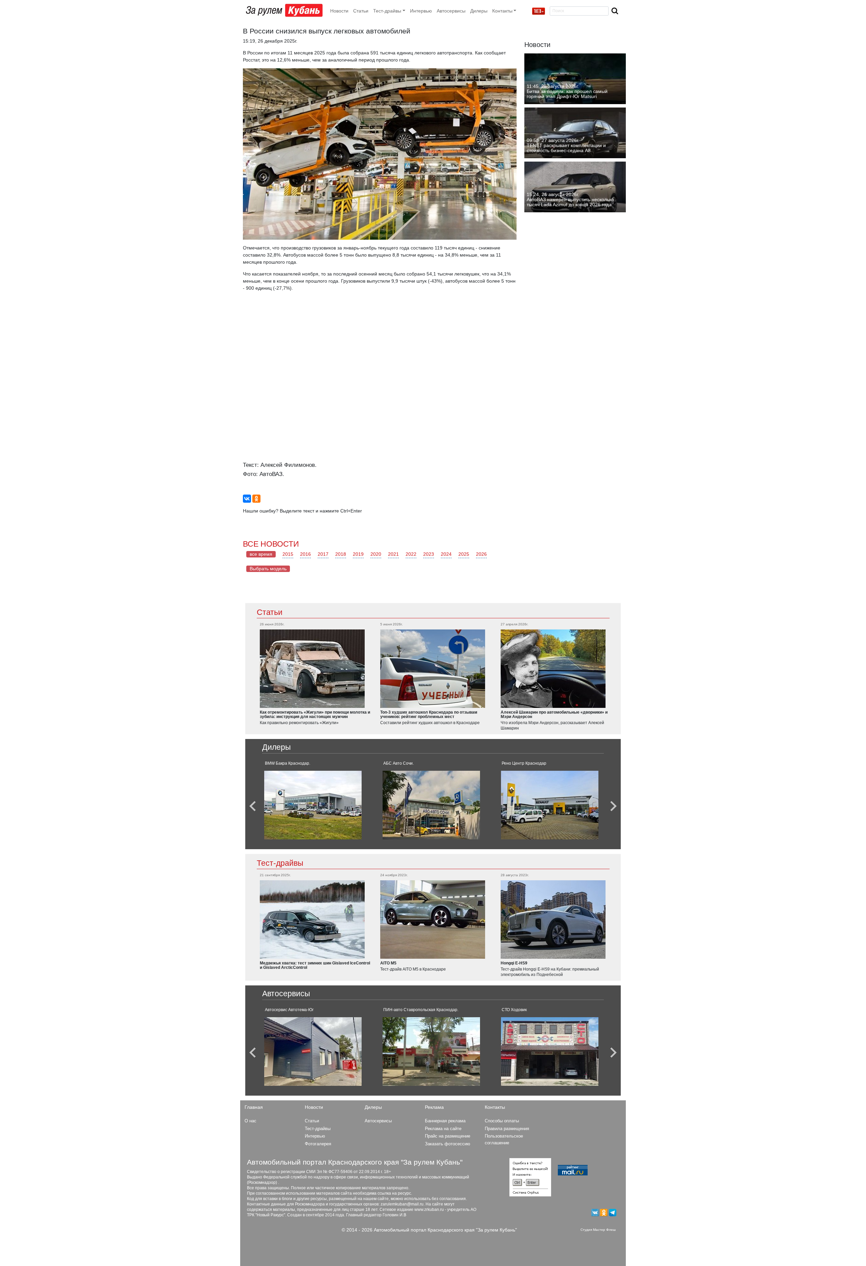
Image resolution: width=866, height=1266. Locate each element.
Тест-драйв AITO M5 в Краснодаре (413, 969)
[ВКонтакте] (247, 499)
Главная (254, 1107)
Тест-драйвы (280, 863)
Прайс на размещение (447, 1136)
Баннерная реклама (445, 1120)
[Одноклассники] (256, 499)
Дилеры (478, 11)
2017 (323, 554)
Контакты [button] (502, 11)
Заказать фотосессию (447, 1143)
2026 (481, 554)
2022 (411, 554)
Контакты (495, 1107)
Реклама (434, 1107)
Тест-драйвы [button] (387, 11)
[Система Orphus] (530, 1177)
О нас (250, 1120)
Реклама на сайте (443, 1128)
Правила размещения (507, 1128)
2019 (358, 554)
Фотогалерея (318, 1143)
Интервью (421, 11)
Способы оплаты (502, 1120)
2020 (375, 554)
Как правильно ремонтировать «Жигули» (299, 722)
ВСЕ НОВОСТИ (271, 544)
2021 (393, 554)
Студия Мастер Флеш (598, 1230)
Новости (339, 11)
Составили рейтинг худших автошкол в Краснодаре (430, 722)
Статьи (360, 11)
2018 (340, 554)
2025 (463, 554)
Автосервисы (451, 11)
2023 (428, 554)
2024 (446, 554)
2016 (305, 554)
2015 (287, 554)
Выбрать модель (268, 568)
